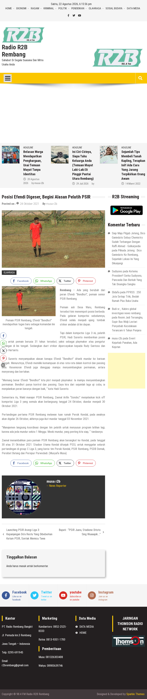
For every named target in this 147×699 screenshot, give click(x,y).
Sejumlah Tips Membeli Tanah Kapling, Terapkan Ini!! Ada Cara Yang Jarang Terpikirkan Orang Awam (133, 165)
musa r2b (39, 183)
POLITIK (62, 8)
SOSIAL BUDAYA (114, 8)
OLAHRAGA (95, 8)
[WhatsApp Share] (3, 343)
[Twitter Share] (3, 350)
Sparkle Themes (135, 694)
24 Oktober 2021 (29, 203)
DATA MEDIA (133, 8)
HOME (8, 8)
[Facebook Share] (3, 335)
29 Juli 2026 (82, 183)
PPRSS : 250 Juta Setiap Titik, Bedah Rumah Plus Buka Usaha (126, 297)
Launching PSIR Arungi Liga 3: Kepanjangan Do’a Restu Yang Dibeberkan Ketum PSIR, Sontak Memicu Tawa (29, 534)
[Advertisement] (73, 116)
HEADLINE (28, 147)
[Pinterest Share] (3, 358)
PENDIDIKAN (77, 8)
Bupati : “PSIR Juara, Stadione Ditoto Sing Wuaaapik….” (80, 532)
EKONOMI (21, 8)
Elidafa (115, 292)
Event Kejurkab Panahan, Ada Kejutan (124, 343)
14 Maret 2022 (132, 183)
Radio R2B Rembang (15, 51)
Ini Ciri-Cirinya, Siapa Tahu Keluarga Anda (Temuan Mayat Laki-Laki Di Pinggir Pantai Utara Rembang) (83, 165)
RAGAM (35, 8)
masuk (22, 566)
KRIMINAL (49, 8)
